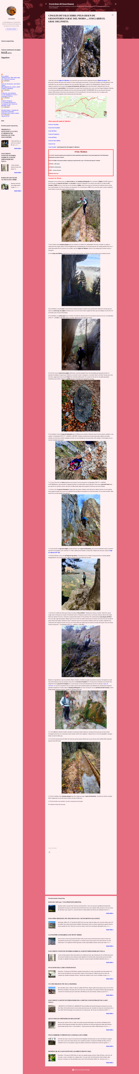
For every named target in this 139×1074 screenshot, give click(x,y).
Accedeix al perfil (11, 29)
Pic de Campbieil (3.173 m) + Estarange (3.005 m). (9, 95)
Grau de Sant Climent (54, 140)
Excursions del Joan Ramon (61, 4)
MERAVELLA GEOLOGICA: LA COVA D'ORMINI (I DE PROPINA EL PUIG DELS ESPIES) (9, 133)
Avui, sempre (5, 76)
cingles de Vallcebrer (63, 80)
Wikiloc (55, 848)
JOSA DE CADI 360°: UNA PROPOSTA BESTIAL (64, 902)
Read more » (110, 913)
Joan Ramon (11, 18)
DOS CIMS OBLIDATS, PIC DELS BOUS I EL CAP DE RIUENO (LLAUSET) (74, 918)
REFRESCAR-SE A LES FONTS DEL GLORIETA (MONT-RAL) (69, 1051)
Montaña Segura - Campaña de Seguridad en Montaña (9, 111)
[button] (113, 15)
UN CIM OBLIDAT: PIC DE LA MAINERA (62, 984)
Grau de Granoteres (53, 134)
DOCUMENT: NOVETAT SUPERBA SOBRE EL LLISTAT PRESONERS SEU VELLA (76, 951)
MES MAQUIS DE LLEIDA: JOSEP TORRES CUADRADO (10, 87)
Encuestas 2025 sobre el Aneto (10, 113)
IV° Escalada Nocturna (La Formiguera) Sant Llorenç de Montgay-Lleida (9, 104)
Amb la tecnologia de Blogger (82, 1070)
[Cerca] (116, 4)
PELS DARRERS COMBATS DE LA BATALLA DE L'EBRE (67, 1035)
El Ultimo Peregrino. (6, 101)
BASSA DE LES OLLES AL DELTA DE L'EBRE (9, 179)
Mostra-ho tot (5, 116)
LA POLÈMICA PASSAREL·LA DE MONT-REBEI (65, 935)
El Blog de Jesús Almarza (8, 93)
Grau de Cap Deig (53, 124)
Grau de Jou (51, 144)
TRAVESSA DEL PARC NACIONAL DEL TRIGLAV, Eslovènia (10, 78)
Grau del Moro (52, 131)
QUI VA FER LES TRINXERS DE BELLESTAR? (64, 1019)
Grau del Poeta (52, 137)
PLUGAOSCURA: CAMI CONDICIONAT (62, 968)
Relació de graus (102, 80)
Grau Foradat (52, 147)
